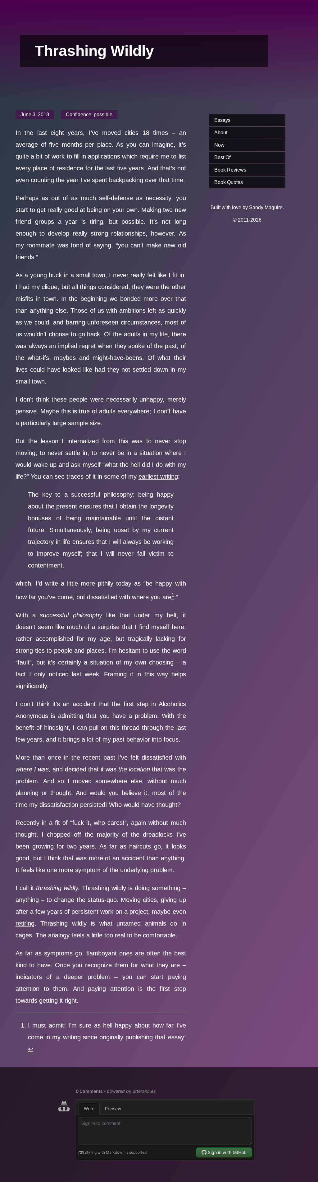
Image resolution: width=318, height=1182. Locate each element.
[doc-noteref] (172, 597)
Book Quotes (228, 182)
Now (219, 145)
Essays (222, 120)
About (220, 132)
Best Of (222, 157)
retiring (25, 923)
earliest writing (158, 476)
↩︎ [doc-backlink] (30, 1049)
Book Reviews (230, 169)
